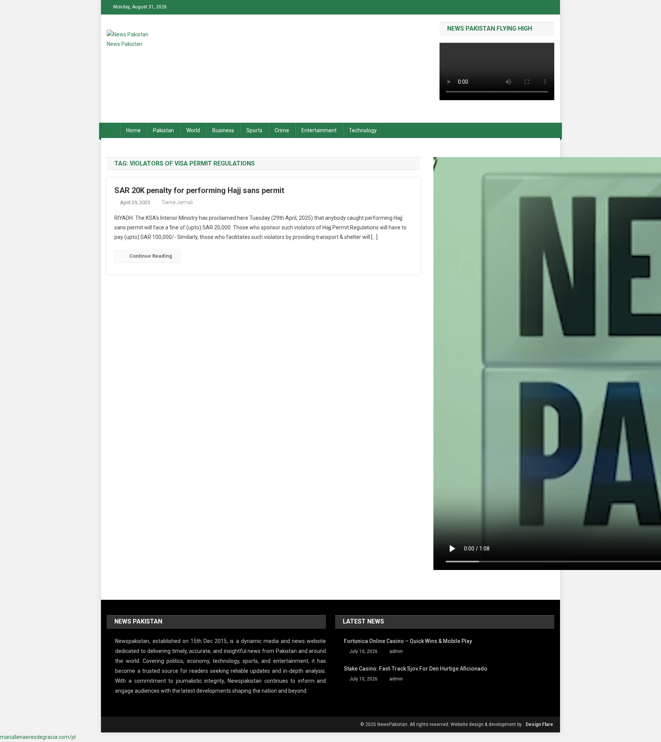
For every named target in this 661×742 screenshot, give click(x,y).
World (193, 130)
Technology (363, 130)
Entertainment (319, 130)
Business (223, 130)
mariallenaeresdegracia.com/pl (38, 737)
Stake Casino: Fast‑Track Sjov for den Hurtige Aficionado (415, 669)
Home (133, 130)
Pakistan (163, 130)
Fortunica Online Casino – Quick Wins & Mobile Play (408, 641)
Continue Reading (150, 256)
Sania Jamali (177, 202)
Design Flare (539, 724)
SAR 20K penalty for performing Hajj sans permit (199, 190)
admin (396, 651)
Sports (254, 130)
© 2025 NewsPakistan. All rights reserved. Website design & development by (441, 724)
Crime (282, 130)
